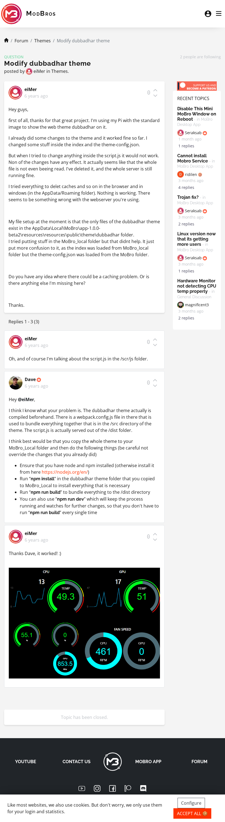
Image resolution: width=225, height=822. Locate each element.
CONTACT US (77, 761)
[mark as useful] (155, 90)
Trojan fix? (195, 200)
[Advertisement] (197, 416)
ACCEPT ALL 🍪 (192, 813)
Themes (42, 41)
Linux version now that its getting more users (196, 241)
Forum (21, 41)
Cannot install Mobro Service (196, 161)
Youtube (25, 761)
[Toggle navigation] (218, 13)
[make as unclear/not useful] (155, 95)
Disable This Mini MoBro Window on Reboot (196, 116)
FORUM (199, 761)
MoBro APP (148, 761)
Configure (191, 803)
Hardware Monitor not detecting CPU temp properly (196, 288)
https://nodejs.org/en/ (65, 472)
